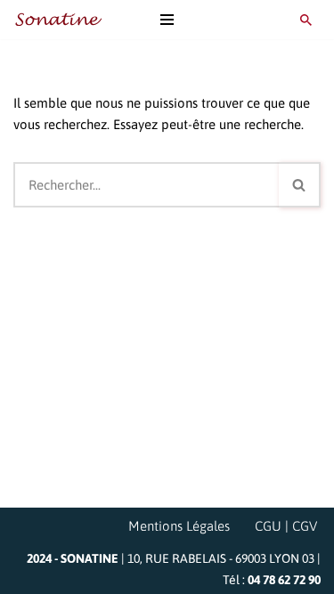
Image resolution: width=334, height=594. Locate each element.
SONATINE (89, 558)
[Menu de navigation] (167, 19)
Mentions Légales (179, 525)
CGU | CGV (286, 525)
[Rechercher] (306, 20)
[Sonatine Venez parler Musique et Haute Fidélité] (57, 19)
